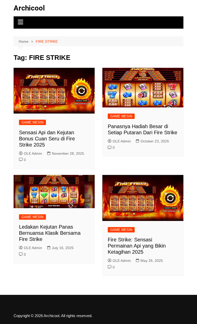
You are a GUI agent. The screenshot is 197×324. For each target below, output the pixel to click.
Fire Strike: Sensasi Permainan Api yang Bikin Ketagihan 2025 (137, 246)
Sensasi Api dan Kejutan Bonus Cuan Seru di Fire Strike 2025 (47, 139)
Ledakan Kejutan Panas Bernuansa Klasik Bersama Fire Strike (50, 233)
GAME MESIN (32, 122)
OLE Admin (33, 153)
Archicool (29, 8)
